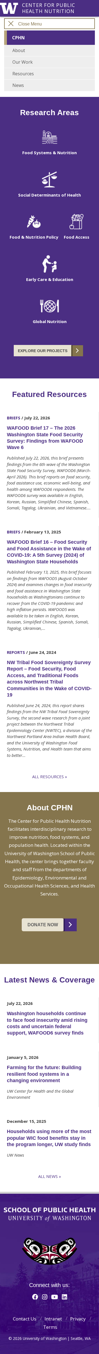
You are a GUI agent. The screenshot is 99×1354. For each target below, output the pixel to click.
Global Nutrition (50, 321)
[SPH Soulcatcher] (49, 1251)
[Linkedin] (64, 1297)
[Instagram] (44, 1297)
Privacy (78, 1319)
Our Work (22, 62)
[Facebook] (35, 1297)
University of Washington (10, 7)
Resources (23, 74)
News (18, 85)
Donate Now (43, 924)
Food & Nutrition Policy (34, 237)
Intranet (53, 1319)
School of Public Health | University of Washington (50, 1214)
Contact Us (24, 1319)
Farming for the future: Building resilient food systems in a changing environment (44, 1074)
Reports (16, 652)
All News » (49, 1176)
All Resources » (49, 776)
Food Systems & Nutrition (49, 152)
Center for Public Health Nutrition (48, 5)
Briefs (13, 418)
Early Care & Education (49, 279)
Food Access (76, 237)
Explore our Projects (42, 351)
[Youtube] (54, 1297)
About (18, 50)
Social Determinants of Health (49, 195)
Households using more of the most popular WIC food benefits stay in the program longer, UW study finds (49, 1138)
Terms (50, 1327)
